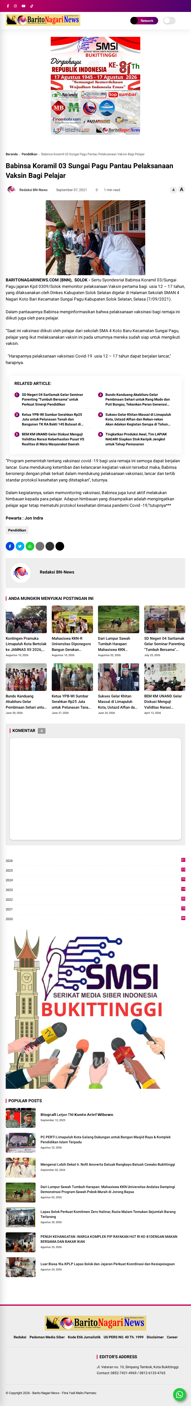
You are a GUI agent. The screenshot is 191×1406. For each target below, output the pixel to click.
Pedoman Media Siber (47, 1337)
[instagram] (15, 6)
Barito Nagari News (45, 1393)
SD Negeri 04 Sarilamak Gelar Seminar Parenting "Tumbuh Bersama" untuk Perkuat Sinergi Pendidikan (52, 399)
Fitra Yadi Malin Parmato (79, 1393)
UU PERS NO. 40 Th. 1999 (123, 1337)
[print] (40, 546)
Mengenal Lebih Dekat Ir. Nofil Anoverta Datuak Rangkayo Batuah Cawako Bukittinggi (108, 1164)
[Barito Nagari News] (43, 24)
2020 (95, 919)
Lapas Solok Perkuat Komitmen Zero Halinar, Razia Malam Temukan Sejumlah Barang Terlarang (108, 1214)
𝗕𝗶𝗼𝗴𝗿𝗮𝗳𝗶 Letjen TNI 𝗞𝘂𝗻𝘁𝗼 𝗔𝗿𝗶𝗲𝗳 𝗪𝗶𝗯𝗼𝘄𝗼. (77, 1115)
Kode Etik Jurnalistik (84, 1337)
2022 (95, 900)
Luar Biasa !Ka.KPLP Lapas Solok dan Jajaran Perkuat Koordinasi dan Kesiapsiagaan (108, 1264)
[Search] (183, 6)
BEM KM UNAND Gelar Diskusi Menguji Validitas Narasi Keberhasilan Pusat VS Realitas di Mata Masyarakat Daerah (53, 439)
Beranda (12, 154)
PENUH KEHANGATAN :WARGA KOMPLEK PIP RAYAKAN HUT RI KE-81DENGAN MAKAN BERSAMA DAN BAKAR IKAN (109, 1239)
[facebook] (8, 6)
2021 (95, 909)
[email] (50, 546)
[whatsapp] (30, 546)
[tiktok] (31, 6)
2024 (95, 880)
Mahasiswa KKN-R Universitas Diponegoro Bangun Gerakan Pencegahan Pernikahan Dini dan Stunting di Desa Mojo (72, 644)
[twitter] (20, 546)
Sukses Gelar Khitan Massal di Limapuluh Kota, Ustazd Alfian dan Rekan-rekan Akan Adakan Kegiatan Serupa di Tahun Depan (138, 420)
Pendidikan (29, 154)
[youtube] (23, 6)
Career (172, 1337)
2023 (95, 890)
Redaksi (20, 1337)
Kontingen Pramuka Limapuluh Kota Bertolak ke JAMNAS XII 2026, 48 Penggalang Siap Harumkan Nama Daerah (26, 644)
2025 (95, 871)
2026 (95, 861)
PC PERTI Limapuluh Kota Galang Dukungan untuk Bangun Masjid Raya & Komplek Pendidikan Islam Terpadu (106, 1139)
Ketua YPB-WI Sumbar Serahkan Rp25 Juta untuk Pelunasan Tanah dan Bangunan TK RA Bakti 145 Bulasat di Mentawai (52, 420)
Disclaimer (155, 1337)
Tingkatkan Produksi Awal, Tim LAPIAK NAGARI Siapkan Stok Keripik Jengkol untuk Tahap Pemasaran (136, 439)
